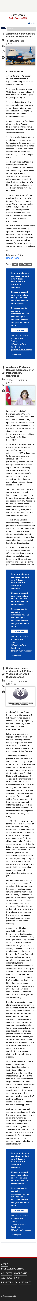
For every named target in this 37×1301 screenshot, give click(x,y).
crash (15, 264)
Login (32, 23)
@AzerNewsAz (12, 258)
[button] (3, 34)
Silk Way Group (25, 264)
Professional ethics (12, 1269)
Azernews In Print (11, 1278)
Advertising (20, 1273)
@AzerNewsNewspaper (21, 350)
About (4, 1264)
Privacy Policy (9, 1282)
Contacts (6, 1273)
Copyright (25, 1282)
